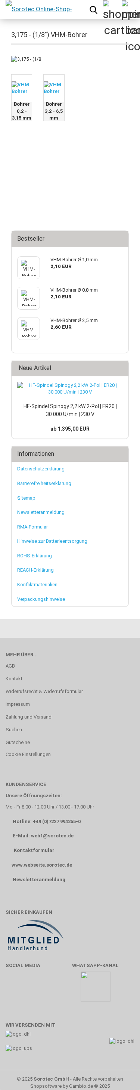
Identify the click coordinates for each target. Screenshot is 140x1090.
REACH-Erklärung (35, 570)
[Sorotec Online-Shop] (38, 9)
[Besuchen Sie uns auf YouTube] (37, 990)
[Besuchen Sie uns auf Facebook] (15, 990)
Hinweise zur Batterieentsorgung (52, 541)
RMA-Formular (32, 527)
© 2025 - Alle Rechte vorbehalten (70, 1079)
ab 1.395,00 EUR (70, 429)
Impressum (18, 704)
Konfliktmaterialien (37, 584)
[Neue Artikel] (120, 368)
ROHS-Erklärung (34, 555)
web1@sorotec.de (52, 835)
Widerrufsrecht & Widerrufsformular (44, 691)
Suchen (14, 729)
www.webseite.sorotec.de (42, 865)
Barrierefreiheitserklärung (44, 483)
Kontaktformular (34, 850)
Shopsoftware (46, 1086)
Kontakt (14, 678)
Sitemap (26, 498)
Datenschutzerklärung (41, 469)
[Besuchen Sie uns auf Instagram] (58, 990)
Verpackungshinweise (41, 599)
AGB (10, 666)
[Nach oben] (119, 1073)
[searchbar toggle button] (93, 9)
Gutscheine (18, 742)
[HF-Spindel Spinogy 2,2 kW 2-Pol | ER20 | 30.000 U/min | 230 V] (70, 389)
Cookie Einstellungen (28, 754)
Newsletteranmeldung (41, 512)
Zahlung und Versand (29, 717)
